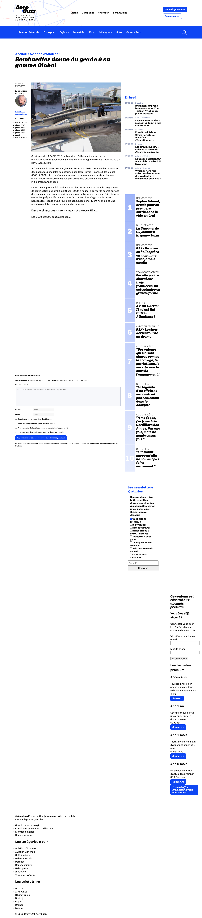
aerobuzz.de (120, 12)
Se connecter (172, 16)
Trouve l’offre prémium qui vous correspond (182, 790)
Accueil (21, 54)
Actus (74, 12)
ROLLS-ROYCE (21, 138)
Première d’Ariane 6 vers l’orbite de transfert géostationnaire (145, 136)
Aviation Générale (28, 32)
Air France (21, 891)
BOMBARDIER (21, 123)
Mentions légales (24, 831)
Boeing (19, 898)
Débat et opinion (24, 858)
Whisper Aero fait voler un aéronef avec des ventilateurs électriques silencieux (148, 174)
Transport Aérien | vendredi (141, 544)
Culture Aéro (133, 32)
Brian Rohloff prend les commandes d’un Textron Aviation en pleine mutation (147, 109)
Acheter (177, 698)
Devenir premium (175, 9)
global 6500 (20, 130)
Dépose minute (23, 865)
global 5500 (20, 128)
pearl (17, 135)
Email (18, 414)
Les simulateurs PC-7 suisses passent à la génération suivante (147, 149)
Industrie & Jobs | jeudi (141, 538)
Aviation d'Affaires (44, 54)
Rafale (19, 908)
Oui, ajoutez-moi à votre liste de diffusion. (34, 419)
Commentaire (21, 385)
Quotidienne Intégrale (138, 520)
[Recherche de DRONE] (183, 32)
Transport (49, 32)
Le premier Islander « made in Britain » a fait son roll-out (148, 123)
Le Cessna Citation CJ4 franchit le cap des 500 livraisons (148, 161)
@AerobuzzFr (23, 816)
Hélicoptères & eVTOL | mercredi (139, 532)
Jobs (119, 32)
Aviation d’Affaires (25, 848)
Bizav (91, 32)
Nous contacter (24, 835)
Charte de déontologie (27, 825)
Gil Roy (21, 94)
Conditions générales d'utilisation (34, 828)
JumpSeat (88, 12)
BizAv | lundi (139, 524)
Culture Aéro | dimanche (139, 556)
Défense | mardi (141, 527)
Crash (18, 901)
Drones (19, 904)
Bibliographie (22, 895)
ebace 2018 (20, 125)
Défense (64, 32)
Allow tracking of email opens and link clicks (36, 423)
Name (18, 410)
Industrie (78, 32)
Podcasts (103, 12)
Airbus (19, 888)
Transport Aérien (25, 875)
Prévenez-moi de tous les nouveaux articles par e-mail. (41, 432)
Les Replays (22, 819)
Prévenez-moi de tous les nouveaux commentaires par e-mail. (43, 428)
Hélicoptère (105, 32)
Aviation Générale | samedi (142, 550)
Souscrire (178, 727)
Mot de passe (177, 649)
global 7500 (20, 133)
